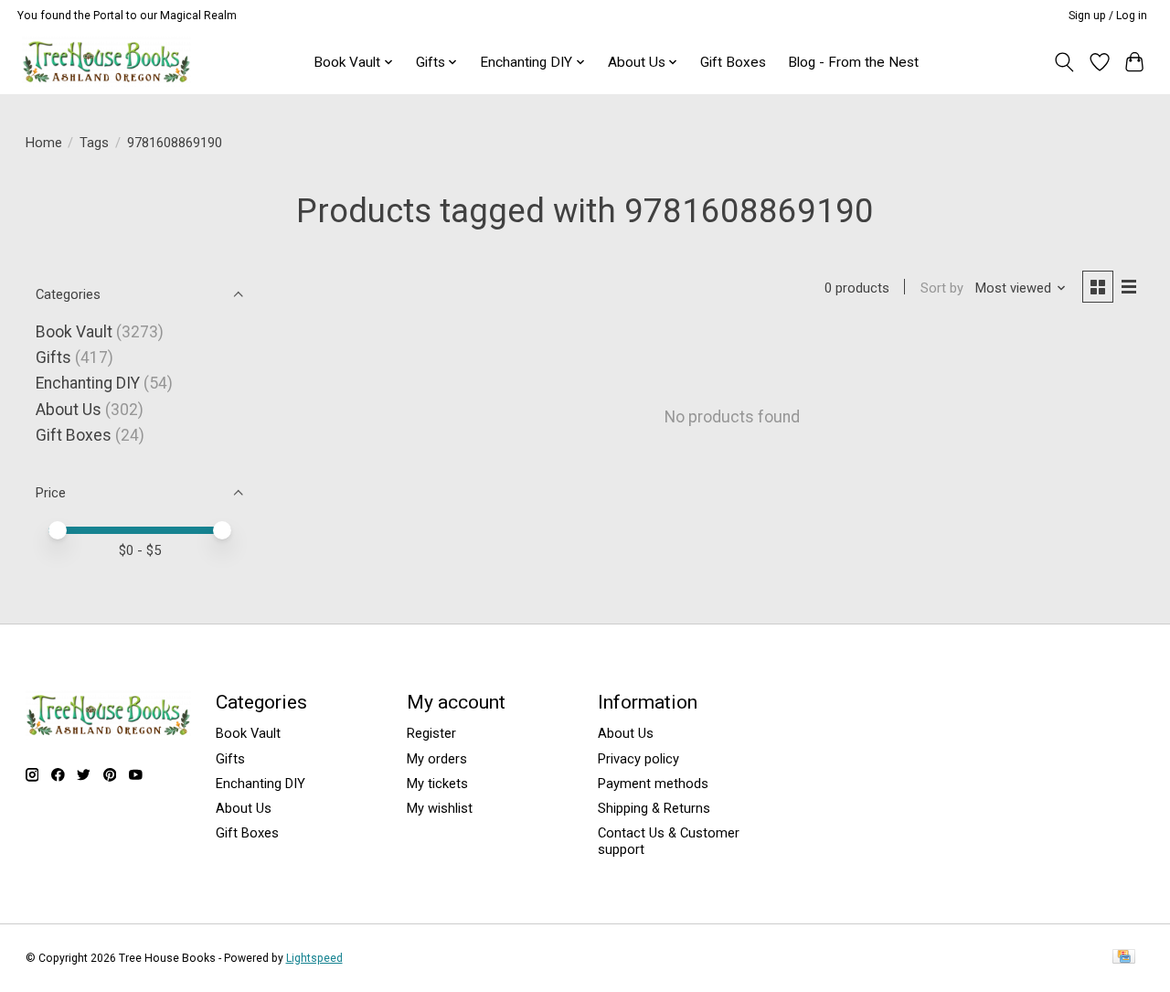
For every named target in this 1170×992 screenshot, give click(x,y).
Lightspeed (314, 958)
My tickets (437, 783)
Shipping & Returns (654, 808)
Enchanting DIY (88, 383)
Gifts (53, 357)
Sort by (941, 288)
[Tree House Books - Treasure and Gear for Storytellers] (106, 62)
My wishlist (440, 808)
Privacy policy (638, 759)
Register (431, 733)
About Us (68, 409)
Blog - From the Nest (853, 62)
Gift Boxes (733, 62)
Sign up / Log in (1108, 15)
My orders (437, 759)
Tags (94, 142)
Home (44, 142)
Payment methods (653, 783)
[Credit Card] (1123, 957)
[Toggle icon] (1063, 62)
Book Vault (74, 332)
